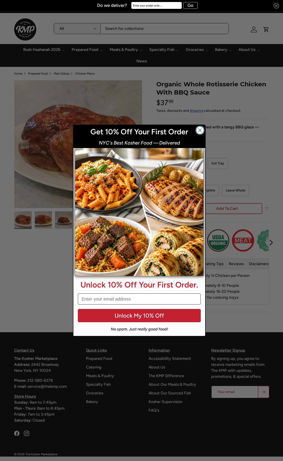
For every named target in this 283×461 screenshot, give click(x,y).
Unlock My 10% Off (139, 315)
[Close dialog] (200, 130)
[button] (275, 6)
